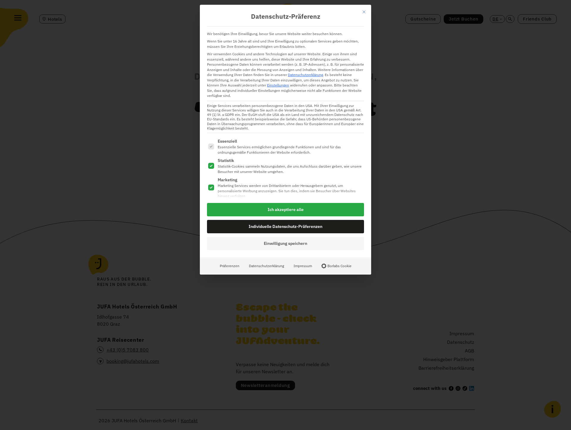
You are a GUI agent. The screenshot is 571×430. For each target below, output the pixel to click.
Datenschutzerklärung (305, 74)
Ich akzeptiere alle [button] (286, 209)
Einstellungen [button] (278, 85)
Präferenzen (229, 265)
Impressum (303, 265)
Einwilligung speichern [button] (285, 243)
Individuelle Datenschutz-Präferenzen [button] (285, 226)
